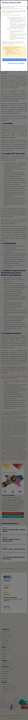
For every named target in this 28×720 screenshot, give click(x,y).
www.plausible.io (4, 42)
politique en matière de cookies (8, 8)
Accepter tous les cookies (9, 59)
